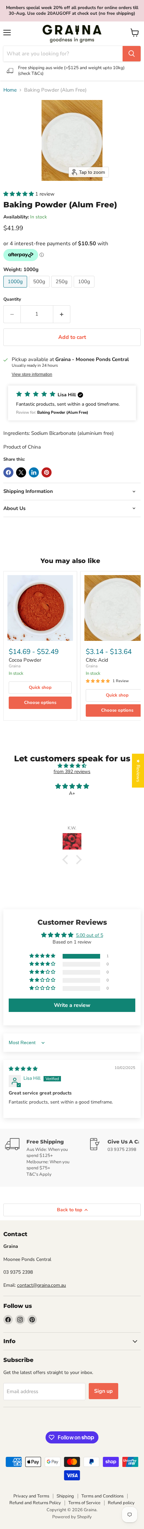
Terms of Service (84, 1503)
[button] (19, 194)
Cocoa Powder (25, 660)
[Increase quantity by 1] (61, 314)
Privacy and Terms (31, 1496)
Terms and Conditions (102, 1496)
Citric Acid (97, 660)
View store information (32, 374)
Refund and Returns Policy (35, 1503)
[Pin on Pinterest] (47, 472)
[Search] (132, 53)
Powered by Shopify (72, 1517)
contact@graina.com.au (41, 1285)
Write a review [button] (72, 1005)
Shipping (65, 1496)
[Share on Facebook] (8, 472)
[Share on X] (21, 472)
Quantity (12, 299)
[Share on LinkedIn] (34, 472)
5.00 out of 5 (89, 935)
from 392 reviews (72, 771)
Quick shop (40, 687)
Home (10, 90)
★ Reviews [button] (138, 770)
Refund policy (121, 1503)
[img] (72, 766)
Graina (14, 666)
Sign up (103, 1391)
